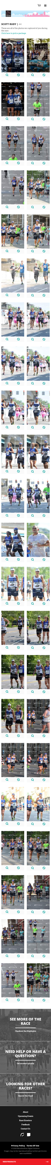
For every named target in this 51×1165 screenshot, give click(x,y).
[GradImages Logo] (15, 8)
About (25, 1112)
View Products (9, 1162)
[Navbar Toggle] (45, 5)
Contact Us (25, 1128)
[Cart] (39, 5)
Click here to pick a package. (13, 33)
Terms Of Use (33, 1145)
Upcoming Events (25, 1116)
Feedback (25, 1124)
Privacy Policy (18, 1145)
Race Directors (25, 1120)
